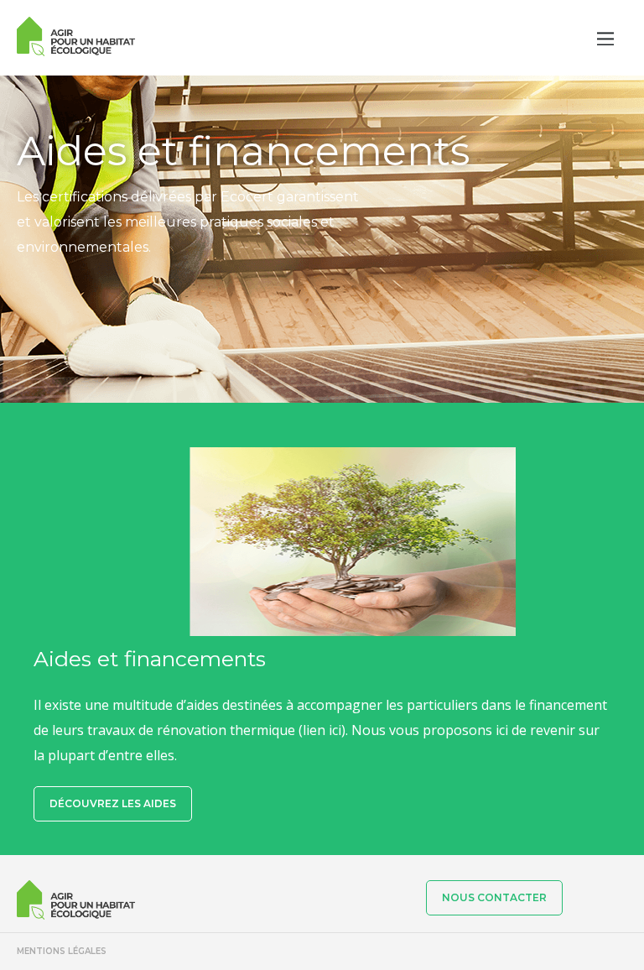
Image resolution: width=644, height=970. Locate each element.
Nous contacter (494, 897)
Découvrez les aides (112, 803)
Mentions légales (61, 951)
